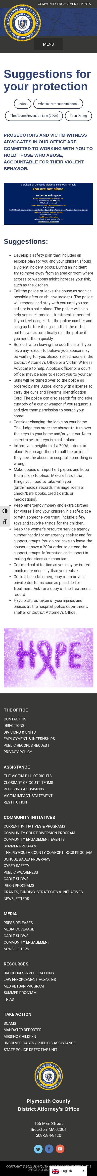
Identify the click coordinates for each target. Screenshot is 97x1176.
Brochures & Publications (29, 973)
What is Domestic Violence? (55, 104)
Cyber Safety (16, 866)
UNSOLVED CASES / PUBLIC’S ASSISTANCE (40, 1043)
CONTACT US (15, 719)
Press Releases (18, 923)
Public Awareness (21, 872)
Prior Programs (19, 886)
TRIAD (9, 999)
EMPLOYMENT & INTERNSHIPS (29, 739)
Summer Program (20, 846)
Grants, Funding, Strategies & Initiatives (43, 892)
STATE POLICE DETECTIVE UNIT (30, 1050)
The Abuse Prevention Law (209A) (31, 116)
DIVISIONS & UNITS (20, 732)
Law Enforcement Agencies (30, 980)
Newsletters (16, 899)
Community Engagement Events (64, 4)
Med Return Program (24, 986)
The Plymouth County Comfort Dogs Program (48, 853)
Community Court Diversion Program (39, 833)
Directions (14, 726)
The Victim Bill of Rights (28, 776)
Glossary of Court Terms (28, 783)
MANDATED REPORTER (23, 1030)
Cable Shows (16, 879)
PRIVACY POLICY (18, 752)
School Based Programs (27, 859)
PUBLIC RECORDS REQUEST (26, 745)
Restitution (15, 802)
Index (20, 104)
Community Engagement (27, 942)
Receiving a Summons (24, 789)
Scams (10, 1023)
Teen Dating (76, 116)
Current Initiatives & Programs (34, 826)
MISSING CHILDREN (20, 1037)
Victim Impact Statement (28, 796)
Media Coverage (19, 929)
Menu (48, 44)
